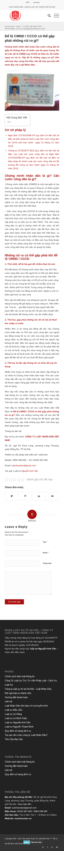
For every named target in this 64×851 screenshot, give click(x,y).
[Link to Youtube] (57, 847)
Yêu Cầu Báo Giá (14, 739)
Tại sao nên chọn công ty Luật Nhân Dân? (26, 735)
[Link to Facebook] (47, 847)
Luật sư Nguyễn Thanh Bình (19, 726)
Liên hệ (8, 701)
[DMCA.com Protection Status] (32, 843)
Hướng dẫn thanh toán (16, 697)
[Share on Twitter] (11, 496)
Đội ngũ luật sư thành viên (18, 693)
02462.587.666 (24, 811)
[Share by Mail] (52, 496)
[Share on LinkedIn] (39, 496)
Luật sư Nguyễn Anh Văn (17, 722)
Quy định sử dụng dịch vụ (18, 730)
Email (46, 552)
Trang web (47, 563)
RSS (27, 2)
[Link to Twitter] (43, 847)
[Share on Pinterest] (25, 496)
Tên (45, 542)
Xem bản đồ (24, 804)
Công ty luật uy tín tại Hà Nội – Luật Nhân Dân (28, 689)
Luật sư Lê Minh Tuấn (16, 718)
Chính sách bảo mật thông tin (19, 676)
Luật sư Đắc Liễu (13, 710)
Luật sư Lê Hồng (13, 714)
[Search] (48, 15)
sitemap (36, 2)
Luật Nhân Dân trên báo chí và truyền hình (26, 705)
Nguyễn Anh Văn (29, 471)
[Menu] (55, 15)
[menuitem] (27, 2)
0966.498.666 (40, 811)
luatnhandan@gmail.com (24, 807)
